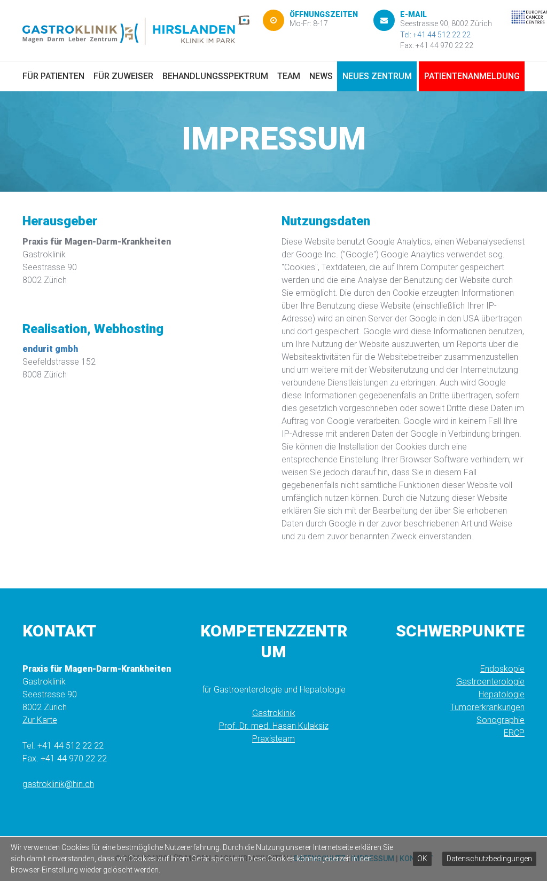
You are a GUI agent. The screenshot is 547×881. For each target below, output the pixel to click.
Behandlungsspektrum (215, 76)
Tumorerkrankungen (487, 707)
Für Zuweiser (123, 76)
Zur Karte (39, 720)
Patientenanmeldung (472, 76)
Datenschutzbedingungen (489, 858)
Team (288, 76)
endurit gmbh (50, 349)
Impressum (372, 858)
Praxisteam (273, 739)
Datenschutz (320, 858)
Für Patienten (53, 76)
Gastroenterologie (490, 682)
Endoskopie (502, 669)
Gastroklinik (273, 713)
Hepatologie (502, 694)
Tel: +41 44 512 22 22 (435, 34)
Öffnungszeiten (324, 14)
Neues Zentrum (377, 76)
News (321, 76)
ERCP (514, 733)
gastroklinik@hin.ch (58, 784)
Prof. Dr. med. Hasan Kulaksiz (274, 726)
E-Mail (413, 14)
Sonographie (500, 720)
